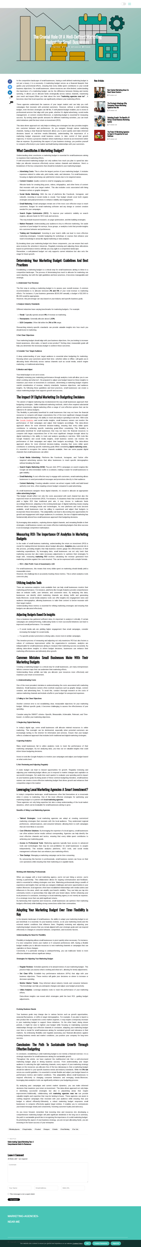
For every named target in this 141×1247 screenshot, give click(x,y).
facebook (38, 1129)
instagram (47, 1129)
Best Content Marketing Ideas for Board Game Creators (118, 91)
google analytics (28, 1129)
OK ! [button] (87, 1243)
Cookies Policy (77, 1243)
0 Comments (87, 47)
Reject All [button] (116, 1243)
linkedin (55, 1129)
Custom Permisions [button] (101, 1243)
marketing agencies (15, 1129)
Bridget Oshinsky (56, 47)
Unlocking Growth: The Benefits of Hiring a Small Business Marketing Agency (118, 119)
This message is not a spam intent (22, 1194)
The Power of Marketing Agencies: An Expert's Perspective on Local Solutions (118, 133)
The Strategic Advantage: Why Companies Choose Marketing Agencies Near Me (117, 105)
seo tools (75, 1129)
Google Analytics (26, 420)
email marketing (66, 1129)
